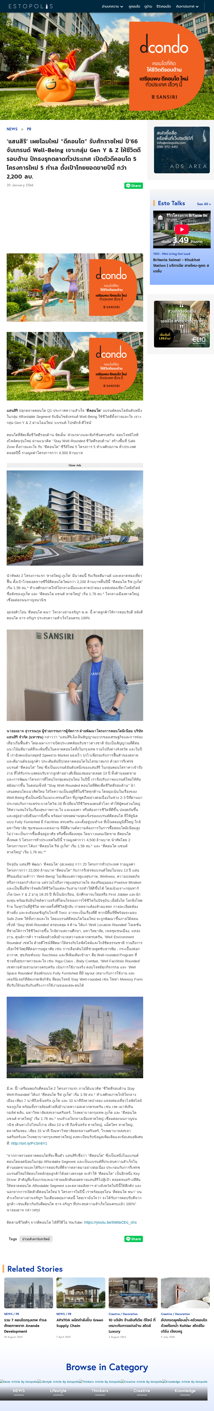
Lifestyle (58, 1390)
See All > (204, 204)
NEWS (12, 128)
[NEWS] (18, 1382)
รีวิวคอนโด (164, 6)
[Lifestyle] (58, 1382)
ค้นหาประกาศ (186, 6)
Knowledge (185, 1390)
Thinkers (100, 1390)
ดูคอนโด (134, 6)
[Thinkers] (100, 1382)
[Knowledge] (185, 1382)
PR (29, 128)
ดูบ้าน (148, 6)
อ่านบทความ (111, 6)
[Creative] (142, 1382)
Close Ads (75, 465)
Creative (142, 1390)
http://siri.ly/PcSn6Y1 (30, 1143)
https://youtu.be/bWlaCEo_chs (110, 1222)
